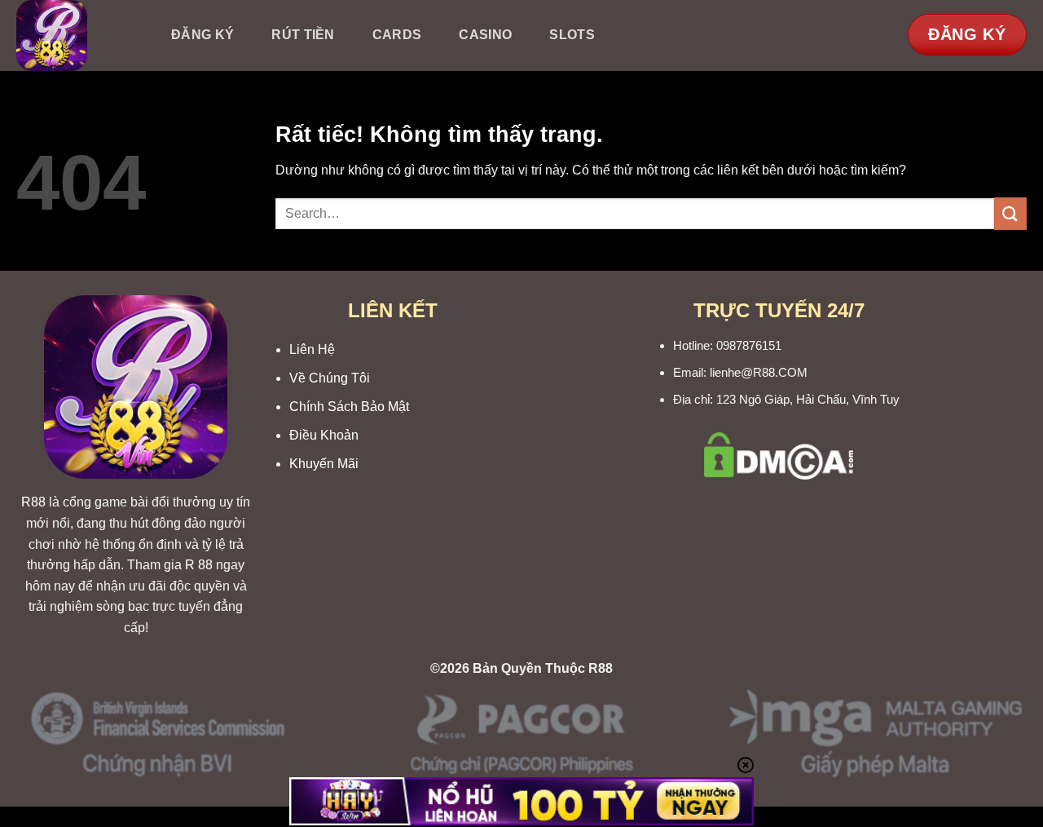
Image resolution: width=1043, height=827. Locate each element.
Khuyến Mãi (324, 464)
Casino (485, 35)
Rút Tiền (303, 35)
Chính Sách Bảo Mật (349, 407)
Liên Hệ (312, 349)
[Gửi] (1010, 213)
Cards (397, 35)
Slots (572, 35)
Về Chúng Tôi (329, 378)
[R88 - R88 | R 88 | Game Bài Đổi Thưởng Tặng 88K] (75, 35)
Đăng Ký (202, 35)
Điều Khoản (324, 435)
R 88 (199, 565)
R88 (33, 502)
